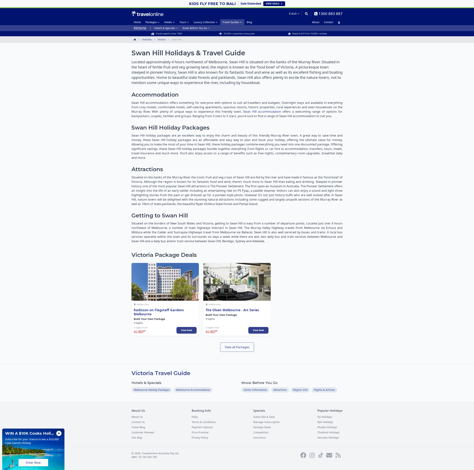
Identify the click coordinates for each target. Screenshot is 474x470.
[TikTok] (321, 455)
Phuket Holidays (327, 427)
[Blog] (338, 455)
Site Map (136, 437)
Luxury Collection (204, 22)
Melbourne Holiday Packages (152, 390)
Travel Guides (230, 22)
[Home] (147, 13)
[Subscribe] (329, 455)
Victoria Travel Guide (160, 373)
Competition (260, 432)
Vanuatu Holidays (328, 437)
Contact (328, 22)
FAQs (195, 417)
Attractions (280, 390)
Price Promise (200, 432)
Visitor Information (255, 390)
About (315, 22)
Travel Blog (138, 427)
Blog (249, 22)
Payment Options (202, 427)
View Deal (186, 330)
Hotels (168, 22)
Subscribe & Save (264, 417)
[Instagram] (312, 455)
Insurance (259, 437)
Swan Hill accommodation (262, 112)
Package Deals (262, 427)
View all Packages (237, 347)
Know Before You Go (195, 28)
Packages (151, 22)
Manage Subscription (266, 422)
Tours (182, 22)
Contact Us (138, 422)
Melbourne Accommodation (193, 390)
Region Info (300, 390)
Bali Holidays (325, 422)
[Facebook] (303, 455)
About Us (137, 417)
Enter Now (33, 463)
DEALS (272, 3)
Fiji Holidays (324, 417)
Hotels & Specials (164, 28)
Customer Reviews (142, 432)
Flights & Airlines (324, 390)
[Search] (306, 14)
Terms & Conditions (204, 422)
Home (137, 22)
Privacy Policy (200, 437)
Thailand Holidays (328, 432)
